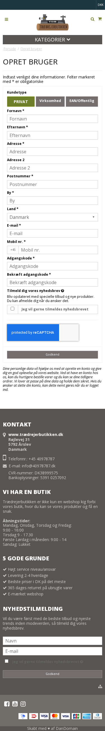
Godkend (52, 354)
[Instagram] (23, 704)
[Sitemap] (100, 686)
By (10, 193)
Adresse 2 (15, 160)
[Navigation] (6, 19)
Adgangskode (21, 258)
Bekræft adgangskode (29, 274)
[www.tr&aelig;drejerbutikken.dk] (52, 22)
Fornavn (15, 111)
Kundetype (17, 92)
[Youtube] (15, 704)
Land (12, 209)
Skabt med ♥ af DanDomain (52, 728)
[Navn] (52, 640)
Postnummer (20, 176)
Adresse (15, 143)
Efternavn (17, 127)
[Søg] (92, 19)
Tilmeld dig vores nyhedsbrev (51, 291)
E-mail (14, 225)
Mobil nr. (16, 242)
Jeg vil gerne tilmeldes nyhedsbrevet (55, 309)
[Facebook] (7, 704)
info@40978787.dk (38, 465)
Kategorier (50, 39)
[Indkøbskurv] (99, 18)
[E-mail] (52, 650)
